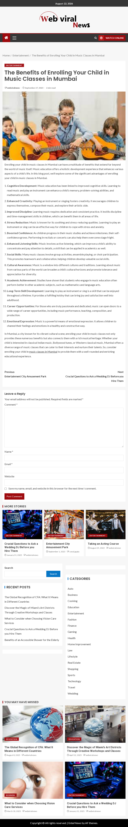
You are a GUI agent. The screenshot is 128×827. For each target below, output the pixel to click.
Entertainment (14, 65)
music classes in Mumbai (43, 351)
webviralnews (13, 88)
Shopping (73, 668)
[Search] (96, 38)
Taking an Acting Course (103, 543)
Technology (74, 681)
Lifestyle (73, 656)
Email (8, 464)
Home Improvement (79, 644)
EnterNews (74, 823)
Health (72, 638)
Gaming (72, 631)
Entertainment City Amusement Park (25, 374)
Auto (70, 588)
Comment (11, 404)
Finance (72, 625)
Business (73, 594)
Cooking (73, 600)
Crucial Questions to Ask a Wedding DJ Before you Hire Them (95, 376)
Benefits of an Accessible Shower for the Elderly (31, 639)
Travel (71, 687)
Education (73, 607)
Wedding (73, 693)
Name (8, 451)
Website (9, 476)
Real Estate (74, 662)
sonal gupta (74, 551)
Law (70, 650)
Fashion (72, 619)
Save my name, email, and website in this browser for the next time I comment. (52, 488)
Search (8, 567)
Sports (71, 675)
